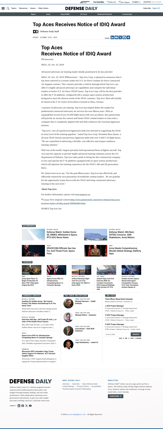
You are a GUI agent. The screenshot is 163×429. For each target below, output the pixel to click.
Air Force (83, 14)
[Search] (8, 8)
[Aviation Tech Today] (152, 2)
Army (48, 14)
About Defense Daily (89, 384)
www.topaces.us (82, 194)
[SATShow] (111, 2)
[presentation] (68, 303)
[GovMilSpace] (124, 2)
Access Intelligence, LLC (76, 414)
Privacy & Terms (83, 386)
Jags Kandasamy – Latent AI (86, 342)
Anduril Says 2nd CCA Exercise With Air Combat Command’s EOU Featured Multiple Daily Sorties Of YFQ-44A (105, 284)
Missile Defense (78, 276)
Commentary (127, 14)
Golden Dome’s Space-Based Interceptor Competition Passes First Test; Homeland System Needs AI (130, 283)
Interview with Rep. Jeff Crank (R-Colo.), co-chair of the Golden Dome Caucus (39, 320)
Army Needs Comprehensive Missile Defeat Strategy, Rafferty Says (125, 251)
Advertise (65, 384)
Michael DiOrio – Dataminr (85, 315)
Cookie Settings (68, 386)
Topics (13, 8)
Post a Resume (136, 338)
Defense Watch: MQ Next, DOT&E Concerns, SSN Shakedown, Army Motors (122, 235)
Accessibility (96, 386)
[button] (3, 8)
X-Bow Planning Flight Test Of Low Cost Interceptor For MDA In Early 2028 (81, 282)
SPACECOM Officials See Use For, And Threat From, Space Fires (61, 251)
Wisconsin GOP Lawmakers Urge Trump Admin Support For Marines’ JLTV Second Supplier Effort (38, 353)
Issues (32, 8)
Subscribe (147, 8)
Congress (25, 349)
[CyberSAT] (136, 2)
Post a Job (123, 338)
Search (136, 334)
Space (33, 14)
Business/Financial (105, 14)
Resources (23, 8)
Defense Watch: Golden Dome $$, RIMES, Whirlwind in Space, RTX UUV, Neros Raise (62, 235)
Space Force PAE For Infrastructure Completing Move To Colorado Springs (55, 282)
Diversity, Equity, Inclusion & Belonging (76, 389)
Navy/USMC (65, 14)
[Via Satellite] (98, 2)
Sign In (155, 8)
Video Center (43, 8)
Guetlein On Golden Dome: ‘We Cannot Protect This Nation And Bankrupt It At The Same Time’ (39, 303)
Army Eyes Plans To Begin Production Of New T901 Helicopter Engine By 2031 (30, 282)
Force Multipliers (82, 299)
